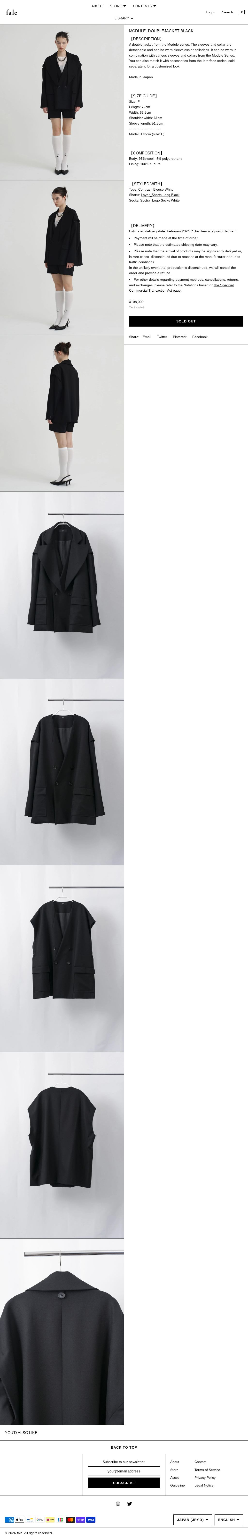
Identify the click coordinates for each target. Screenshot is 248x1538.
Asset (174, 1477)
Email (147, 337)
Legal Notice (204, 1485)
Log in (210, 12)
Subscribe (124, 1483)
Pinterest (179, 337)
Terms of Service (207, 1470)
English (226, 1520)
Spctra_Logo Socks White (160, 200)
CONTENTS (142, 6)
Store (174, 1470)
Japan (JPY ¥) (190, 1520)
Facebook (200, 337)
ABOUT (97, 6)
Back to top (124, 1447)
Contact (200, 1462)
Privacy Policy (205, 1477)
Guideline (177, 1485)
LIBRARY (122, 18)
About (174, 1462)
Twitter (162, 337)
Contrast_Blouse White (155, 189)
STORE (116, 6)
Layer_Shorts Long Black (160, 195)
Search (227, 12)
